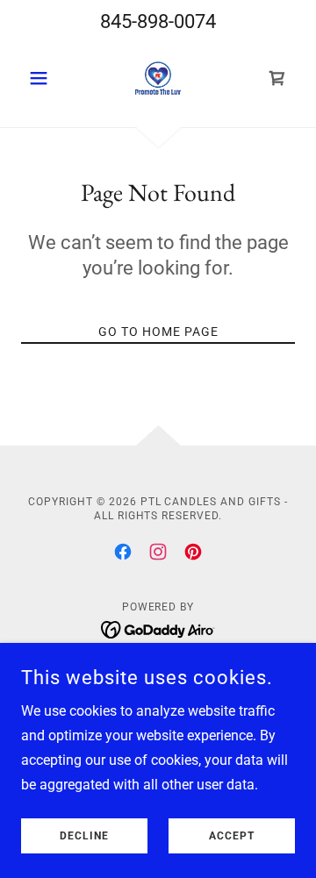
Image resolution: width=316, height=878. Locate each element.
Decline (84, 836)
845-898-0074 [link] (158, 21)
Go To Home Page (158, 332)
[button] (41, 78)
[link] (157, 78)
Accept (232, 836)
